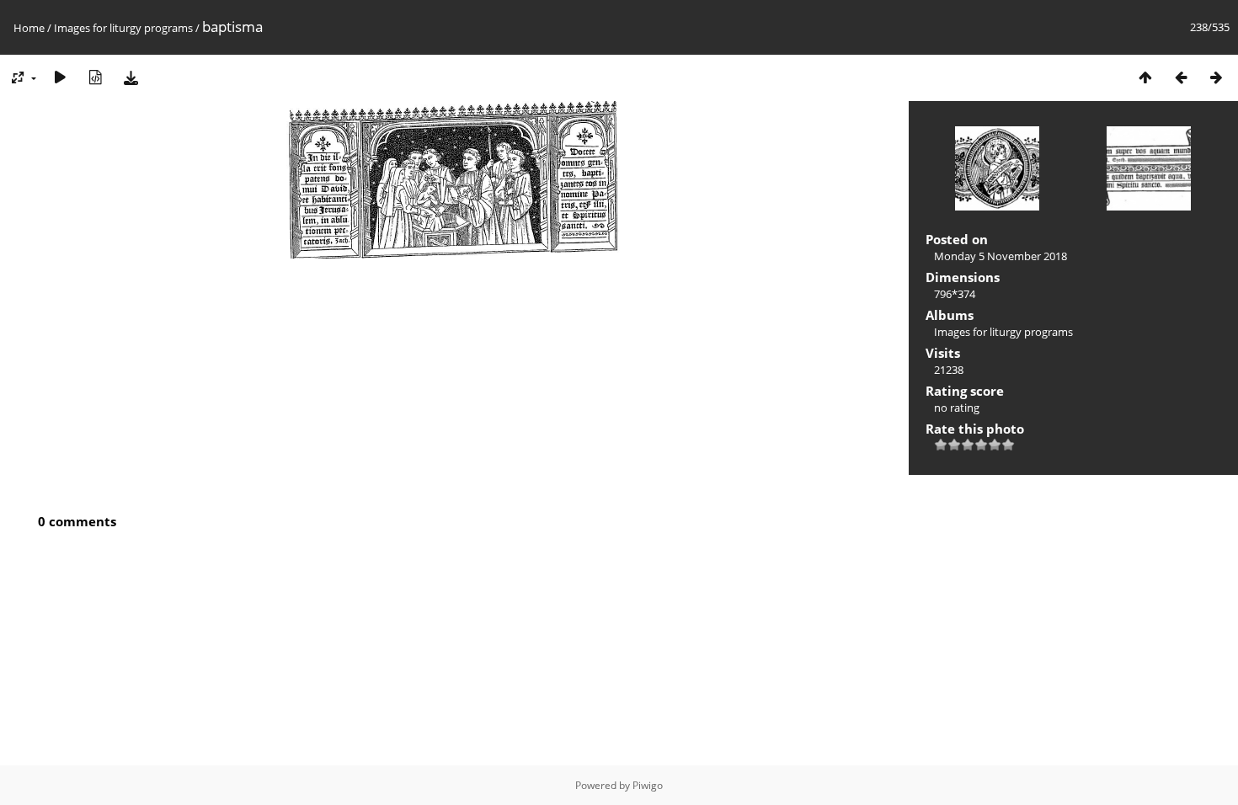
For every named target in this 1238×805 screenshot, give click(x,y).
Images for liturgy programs (123, 27)
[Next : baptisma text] (1216, 77)
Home (29, 27)
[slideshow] (59, 77)
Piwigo (647, 785)
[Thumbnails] (1145, 77)
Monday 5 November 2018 (1000, 256)
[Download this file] (130, 77)
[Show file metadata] (95, 77)
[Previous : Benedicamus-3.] (1180, 77)
